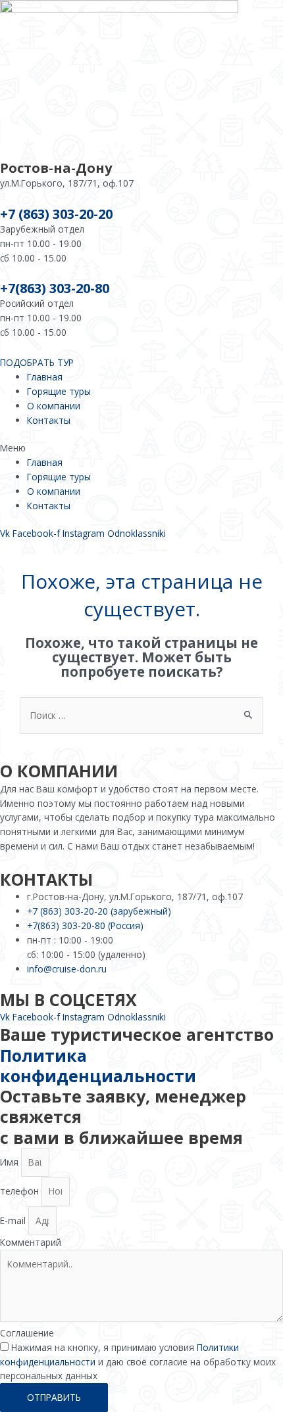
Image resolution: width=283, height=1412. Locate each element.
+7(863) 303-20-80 (54, 288)
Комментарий (30, 1242)
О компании (53, 405)
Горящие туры (59, 391)
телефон (20, 1191)
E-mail (14, 1220)
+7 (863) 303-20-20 (56, 214)
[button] (141, 448)
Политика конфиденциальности (98, 1065)
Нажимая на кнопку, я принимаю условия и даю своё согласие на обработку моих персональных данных (138, 1361)
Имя (10, 1162)
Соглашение (27, 1333)
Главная (45, 377)
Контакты (48, 420)
